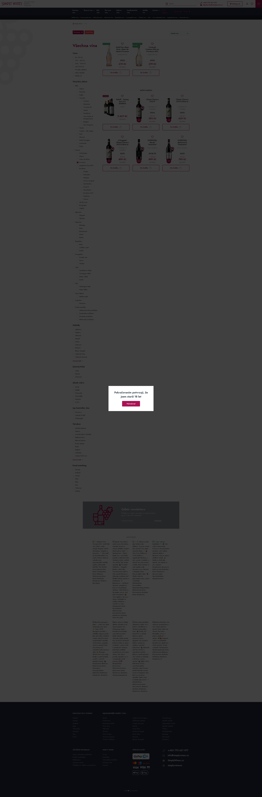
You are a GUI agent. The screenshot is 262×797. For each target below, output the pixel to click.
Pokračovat (131, 403)
